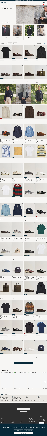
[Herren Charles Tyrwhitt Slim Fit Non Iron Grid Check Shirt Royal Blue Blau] (6, 151)
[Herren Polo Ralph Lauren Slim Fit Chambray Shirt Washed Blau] (6, 210)
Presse (2, 422)
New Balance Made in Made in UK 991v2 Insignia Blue (5, 355)
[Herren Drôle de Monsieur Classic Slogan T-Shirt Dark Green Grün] (41, 229)
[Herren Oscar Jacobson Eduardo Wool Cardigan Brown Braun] (29, 112)
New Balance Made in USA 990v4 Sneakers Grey (4, 336)
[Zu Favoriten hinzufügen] (11, 46)
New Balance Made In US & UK (15, 237)
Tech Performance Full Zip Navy (16, 218)
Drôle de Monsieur (38, 237)
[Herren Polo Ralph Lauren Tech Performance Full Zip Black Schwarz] (41, 288)
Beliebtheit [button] (38, 43)
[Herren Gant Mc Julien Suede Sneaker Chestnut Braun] (41, 131)
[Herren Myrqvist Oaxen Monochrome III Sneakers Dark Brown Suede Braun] (29, 72)
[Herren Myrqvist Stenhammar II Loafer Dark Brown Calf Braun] (6, 229)
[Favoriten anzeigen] (44, 2)
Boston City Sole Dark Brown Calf (16, 61)
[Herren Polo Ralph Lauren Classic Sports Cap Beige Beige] (17, 249)
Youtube (21, 421)
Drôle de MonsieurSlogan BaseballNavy (41, 355)
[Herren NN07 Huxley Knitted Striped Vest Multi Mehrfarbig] (41, 151)
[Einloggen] (43, 2)
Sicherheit (2, 421)
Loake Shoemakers (14, 79)
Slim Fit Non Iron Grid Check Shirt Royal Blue (5, 160)
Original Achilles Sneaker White (40, 179)
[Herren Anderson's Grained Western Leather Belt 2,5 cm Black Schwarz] (17, 112)
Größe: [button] (14, 43)
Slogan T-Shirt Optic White (3, 199)
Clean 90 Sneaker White (27, 355)
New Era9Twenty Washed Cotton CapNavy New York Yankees (17, 277)
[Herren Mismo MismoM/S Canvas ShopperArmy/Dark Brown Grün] (17, 288)
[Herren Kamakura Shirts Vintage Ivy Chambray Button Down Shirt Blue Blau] (29, 131)
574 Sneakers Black (38, 199)
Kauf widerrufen (12, 422)
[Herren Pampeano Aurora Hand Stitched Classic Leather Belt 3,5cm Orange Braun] (6, 131)
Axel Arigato (25, 178)
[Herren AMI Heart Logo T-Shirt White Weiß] (41, 249)
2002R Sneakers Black (39, 218)
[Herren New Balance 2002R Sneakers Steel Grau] (29, 190)
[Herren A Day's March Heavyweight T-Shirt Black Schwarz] (6, 52)
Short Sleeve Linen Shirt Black (28, 336)
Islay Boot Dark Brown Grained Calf (28, 61)
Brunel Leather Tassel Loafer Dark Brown (5, 80)
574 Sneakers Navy (2, 277)
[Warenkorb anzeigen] (45, 2)
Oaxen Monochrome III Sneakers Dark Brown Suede (29, 80)
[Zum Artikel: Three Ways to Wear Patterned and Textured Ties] (20, 382)
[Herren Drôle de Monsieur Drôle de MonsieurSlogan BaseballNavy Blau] (41, 347)
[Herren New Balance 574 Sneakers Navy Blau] (6, 268)
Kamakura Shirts (14, 139)
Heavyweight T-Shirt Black (3, 61)
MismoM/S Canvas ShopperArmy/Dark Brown (17, 297)
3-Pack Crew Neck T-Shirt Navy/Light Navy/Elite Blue (40, 336)
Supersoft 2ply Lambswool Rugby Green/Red (16, 199)
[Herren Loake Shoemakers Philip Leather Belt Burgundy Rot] (41, 112)
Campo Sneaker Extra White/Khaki (4, 179)
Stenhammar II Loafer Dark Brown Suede (41, 316)
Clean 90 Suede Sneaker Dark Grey (28, 179)
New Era (13, 276)
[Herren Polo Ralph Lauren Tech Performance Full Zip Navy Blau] (17, 210)
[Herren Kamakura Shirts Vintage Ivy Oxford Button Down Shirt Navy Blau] (17, 131)
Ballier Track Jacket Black (39, 61)
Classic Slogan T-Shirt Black (4, 316)
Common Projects (38, 178)
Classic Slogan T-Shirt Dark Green (40, 238)
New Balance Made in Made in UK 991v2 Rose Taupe (29, 277)
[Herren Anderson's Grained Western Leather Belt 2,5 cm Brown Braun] (17, 347)
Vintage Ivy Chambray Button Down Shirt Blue (29, 140)
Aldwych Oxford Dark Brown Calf (16, 316)
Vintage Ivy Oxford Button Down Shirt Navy (17, 140)
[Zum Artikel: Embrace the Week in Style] (34, 382)
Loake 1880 (1, 79)
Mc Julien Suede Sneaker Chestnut (40, 140)
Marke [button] (7, 43)
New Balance (13, 178)
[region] (23, 398)
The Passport (2, 418)
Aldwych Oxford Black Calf (27, 238)
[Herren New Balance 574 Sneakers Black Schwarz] (41, 190)
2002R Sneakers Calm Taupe (16, 179)
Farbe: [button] (10, 43)
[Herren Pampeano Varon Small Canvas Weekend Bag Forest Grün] (41, 72)
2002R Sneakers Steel (27, 199)
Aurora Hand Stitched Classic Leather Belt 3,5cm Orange (5, 140)
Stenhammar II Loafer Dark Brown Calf (5, 238)
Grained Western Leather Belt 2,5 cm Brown (17, 355)
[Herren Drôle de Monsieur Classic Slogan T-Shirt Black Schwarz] (6, 307)
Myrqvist (25, 79)
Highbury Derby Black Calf (15, 336)
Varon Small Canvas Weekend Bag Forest (41, 80)
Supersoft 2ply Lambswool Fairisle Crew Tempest (29, 316)
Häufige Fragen (12, 421)
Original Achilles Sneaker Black (40, 277)
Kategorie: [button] (2, 43)
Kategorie (2, 6)
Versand (11, 418)
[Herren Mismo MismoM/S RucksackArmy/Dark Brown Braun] (6, 288)
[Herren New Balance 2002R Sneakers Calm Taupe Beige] (17, 170)
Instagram (21, 418)
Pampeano (37, 79)
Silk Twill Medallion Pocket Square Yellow (16, 160)
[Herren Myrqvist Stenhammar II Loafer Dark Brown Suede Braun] (41, 307)
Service (35, 2)
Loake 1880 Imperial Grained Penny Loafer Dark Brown (16, 80)
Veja (0, 178)
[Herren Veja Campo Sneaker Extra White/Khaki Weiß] (6, 170)
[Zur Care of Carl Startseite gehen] (3, 2)
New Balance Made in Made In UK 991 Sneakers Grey (17, 238)
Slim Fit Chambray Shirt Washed (4, 218)
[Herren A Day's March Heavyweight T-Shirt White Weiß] (29, 151)
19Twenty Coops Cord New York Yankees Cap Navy (29, 218)
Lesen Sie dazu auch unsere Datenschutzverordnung (23, 411)
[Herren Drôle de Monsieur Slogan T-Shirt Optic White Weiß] (6, 190)
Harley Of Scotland (26, 315)
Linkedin (21, 422)
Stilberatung (40, 2)
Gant (36, 139)
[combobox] (45, 4)
